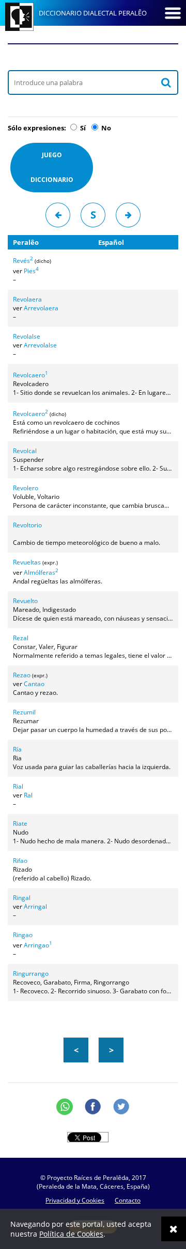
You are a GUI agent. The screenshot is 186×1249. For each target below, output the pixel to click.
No (105, 127)
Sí (82, 127)
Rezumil (24, 712)
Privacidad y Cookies (74, 1200)
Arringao (38, 945)
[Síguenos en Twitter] (121, 1106)
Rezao (21, 675)
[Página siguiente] (128, 215)
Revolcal (25, 450)
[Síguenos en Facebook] (93, 1106)
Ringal (21, 897)
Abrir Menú (172, 13)
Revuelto (25, 600)
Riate (20, 823)
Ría (17, 749)
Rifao (20, 860)
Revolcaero (30, 375)
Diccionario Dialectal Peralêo (93, 13)
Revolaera (27, 299)
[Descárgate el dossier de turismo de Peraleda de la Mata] (93, 56)
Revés (23, 260)
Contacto (128, 1200)
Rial (18, 786)
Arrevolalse (40, 345)
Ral (28, 795)
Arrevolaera (41, 308)
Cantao (34, 683)
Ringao (23, 934)
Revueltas (27, 562)
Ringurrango (31, 973)
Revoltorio (27, 525)
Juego (51, 167)
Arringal (35, 906)
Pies (31, 271)
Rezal (20, 638)
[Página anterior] (57, 215)
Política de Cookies (71, 1234)
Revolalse (26, 336)
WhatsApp (64, 1106)
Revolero (25, 488)
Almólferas (41, 572)
